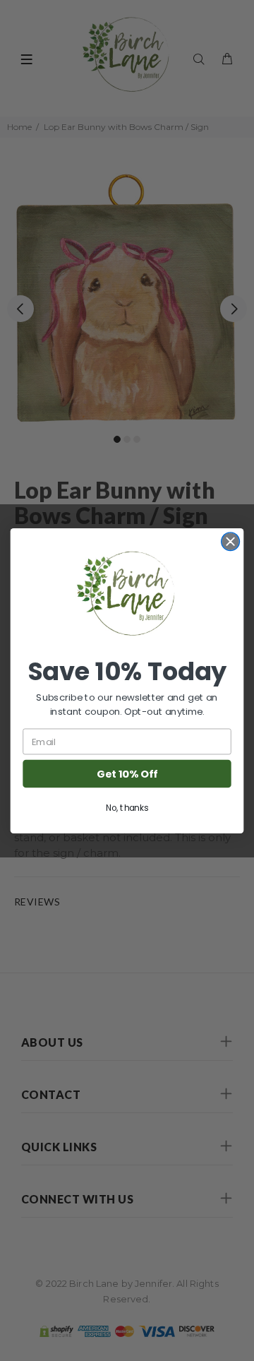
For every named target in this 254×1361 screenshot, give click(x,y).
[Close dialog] (231, 541)
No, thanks (127, 808)
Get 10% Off (127, 773)
